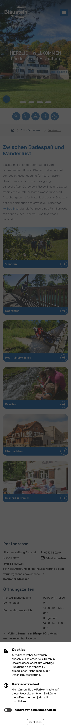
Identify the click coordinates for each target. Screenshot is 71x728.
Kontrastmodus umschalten (35, 709)
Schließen (35, 722)
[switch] (8, 710)
